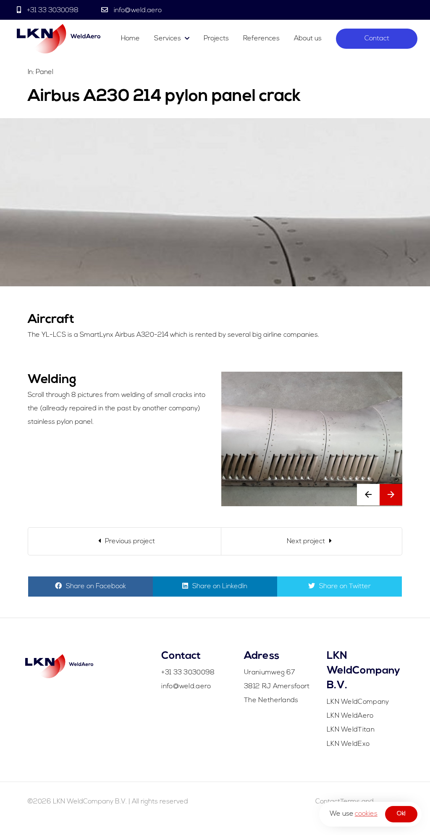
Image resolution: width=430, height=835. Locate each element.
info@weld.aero (137, 10)
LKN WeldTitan (351, 730)
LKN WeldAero (350, 716)
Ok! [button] (401, 814)
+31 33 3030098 (52, 10)
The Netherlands (271, 700)
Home (130, 38)
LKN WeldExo (348, 744)
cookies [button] (366, 814)
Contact (376, 38)
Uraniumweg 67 (269, 672)
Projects (216, 38)
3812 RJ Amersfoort (276, 686)
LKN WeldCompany (358, 702)
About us (308, 38)
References (261, 38)
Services (167, 38)
